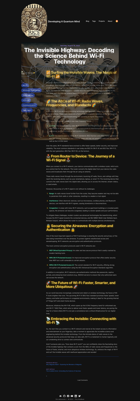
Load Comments (82, 380)
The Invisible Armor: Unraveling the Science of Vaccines (63, 371)
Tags (94, 21)
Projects (102, 21)
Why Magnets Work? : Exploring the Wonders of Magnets (64, 364)
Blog (87, 21)
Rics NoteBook (79, 399)
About (110, 21)
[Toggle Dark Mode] (116, 21)
